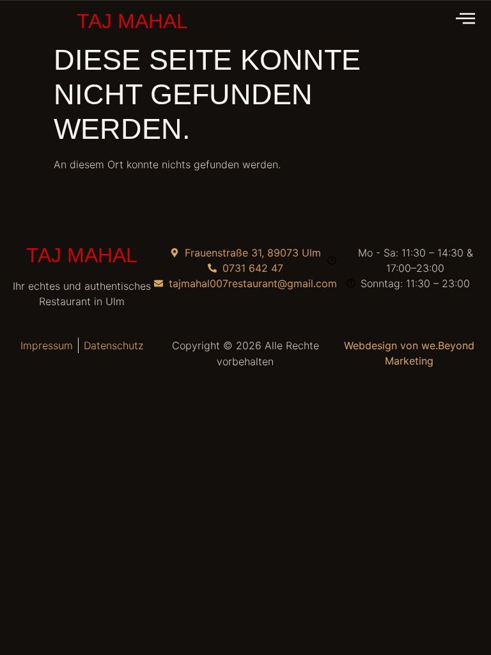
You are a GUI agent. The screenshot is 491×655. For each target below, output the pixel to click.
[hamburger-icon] (466, 19)
